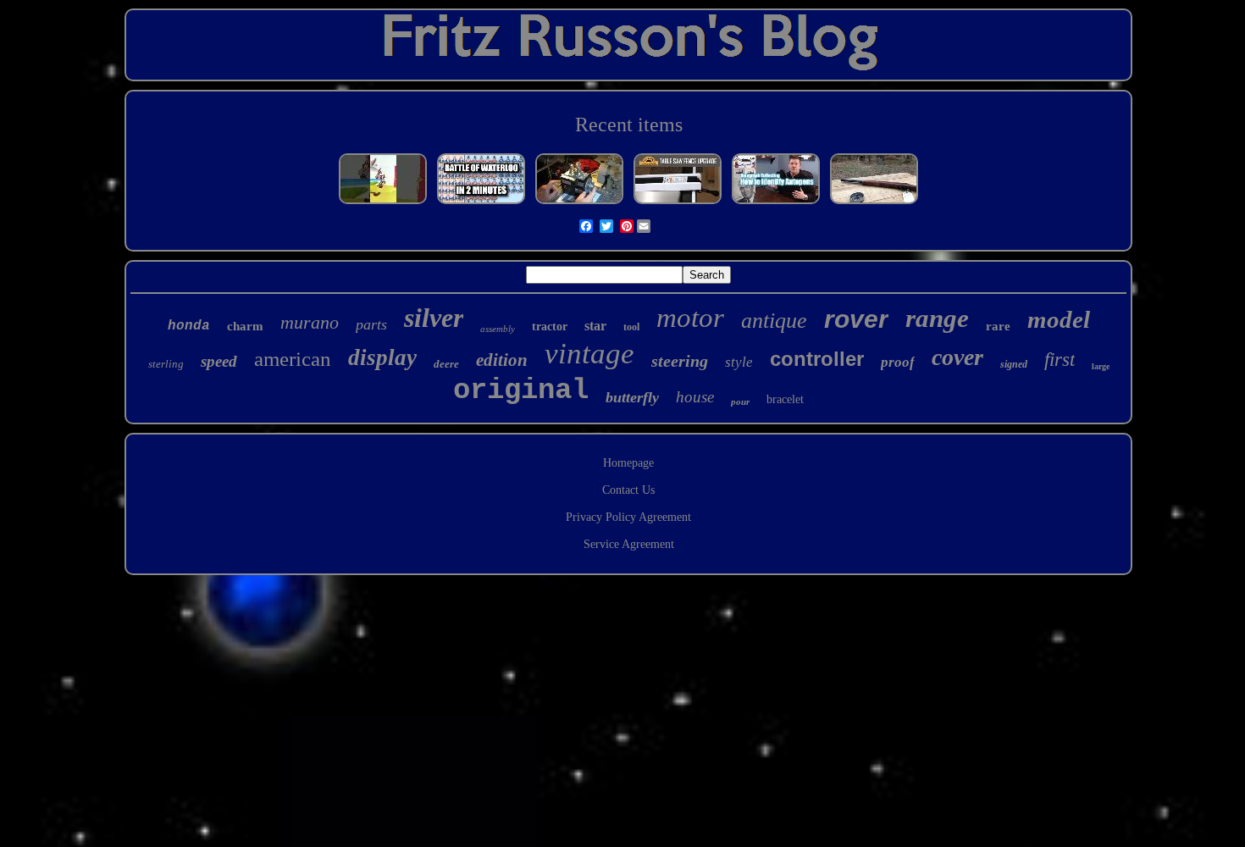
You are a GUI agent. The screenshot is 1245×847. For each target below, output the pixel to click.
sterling (166, 363)
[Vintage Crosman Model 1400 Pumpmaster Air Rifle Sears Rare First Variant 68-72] (874, 203)
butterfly (632, 397)
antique (774, 320)
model (1058, 319)
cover (957, 357)
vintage (589, 353)
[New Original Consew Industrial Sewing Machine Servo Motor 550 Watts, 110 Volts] (579, 203)
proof (898, 362)
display (382, 357)
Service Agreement (629, 544)
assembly (497, 329)
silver (433, 317)
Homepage (628, 463)
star (595, 325)
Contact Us (628, 490)
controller (817, 358)
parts (371, 324)
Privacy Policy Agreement (628, 517)
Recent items (629, 124)
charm (245, 326)
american (292, 358)
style (739, 362)
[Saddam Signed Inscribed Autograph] (775, 203)
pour (740, 401)
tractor (549, 326)
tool (631, 327)
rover (856, 319)
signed (1013, 364)
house (695, 397)
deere (446, 363)
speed (219, 361)
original (521, 390)
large (1100, 366)
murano (309, 322)
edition (502, 360)
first (1059, 359)
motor (690, 317)
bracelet (785, 399)
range (937, 318)
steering (679, 361)
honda (189, 326)
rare (998, 326)
